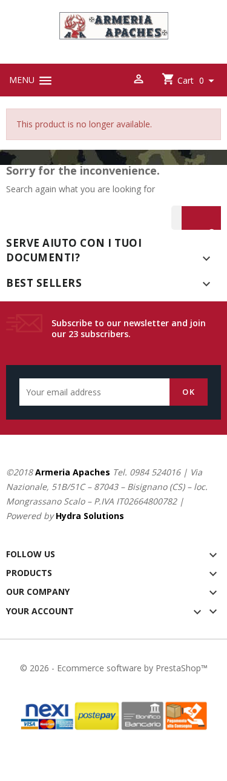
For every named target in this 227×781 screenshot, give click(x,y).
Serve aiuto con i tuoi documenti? (74, 250)
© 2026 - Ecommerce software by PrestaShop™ (114, 668)
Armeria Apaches (72, 472)
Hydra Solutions (90, 515)
